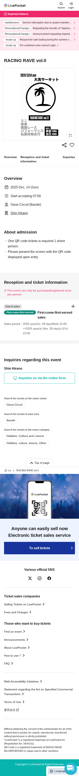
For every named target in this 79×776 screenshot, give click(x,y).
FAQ (7, 663)
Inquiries (69, 157)
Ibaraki (10, 420)
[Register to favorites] (72, 145)
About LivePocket (15, 647)
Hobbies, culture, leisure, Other (26, 443)
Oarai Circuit (14, 404)
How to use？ (12, 655)
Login (71, 8)
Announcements (14, 639)
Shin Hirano (19, 213)
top (9, 470)
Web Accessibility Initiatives (21, 681)
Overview (10, 157)
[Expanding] (39, 104)
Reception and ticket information (34, 159)
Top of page (42, 462)
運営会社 (9, 710)
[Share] (64, 145)
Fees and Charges (16, 612)
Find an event (13, 631)
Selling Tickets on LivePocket (22, 604)
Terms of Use (12, 702)
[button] (39, 320)
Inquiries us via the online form (42, 378)
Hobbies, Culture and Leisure (25, 436)
